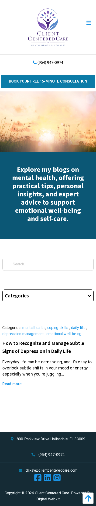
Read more (12, 384)
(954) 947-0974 (50, 62)
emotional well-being (63, 334)
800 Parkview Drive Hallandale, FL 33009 (51, 439)
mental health (33, 327)
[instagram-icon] (57, 477)
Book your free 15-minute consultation (48, 81)
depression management (23, 334)
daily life (78, 327)
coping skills (58, 327)
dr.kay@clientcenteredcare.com (51, 470)
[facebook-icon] (38, 477)
